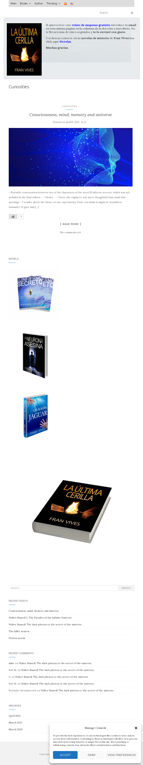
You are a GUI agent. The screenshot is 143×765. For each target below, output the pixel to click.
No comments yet (70, 232)
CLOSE (134, 20)
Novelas (65, 41)
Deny (92, 755)
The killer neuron (19, 631)
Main (13, 3)
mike (11, 663)
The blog (51, 3)
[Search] (132, 13)
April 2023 (14, 715)
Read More (71, 224)
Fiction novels (17, 638)
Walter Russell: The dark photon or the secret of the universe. (45, 624)
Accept (65, 755)
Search (126, 588)
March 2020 (15, 729)
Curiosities (69, 106)
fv (85, 122)
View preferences (122, 755)
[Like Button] (13, 216)
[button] (136, 728)
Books (24, 3)
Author (39, 3)
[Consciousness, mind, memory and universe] (71, 157)
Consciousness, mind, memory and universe (70, 114)
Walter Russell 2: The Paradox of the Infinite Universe (40, 617)
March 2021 (15, 722)
